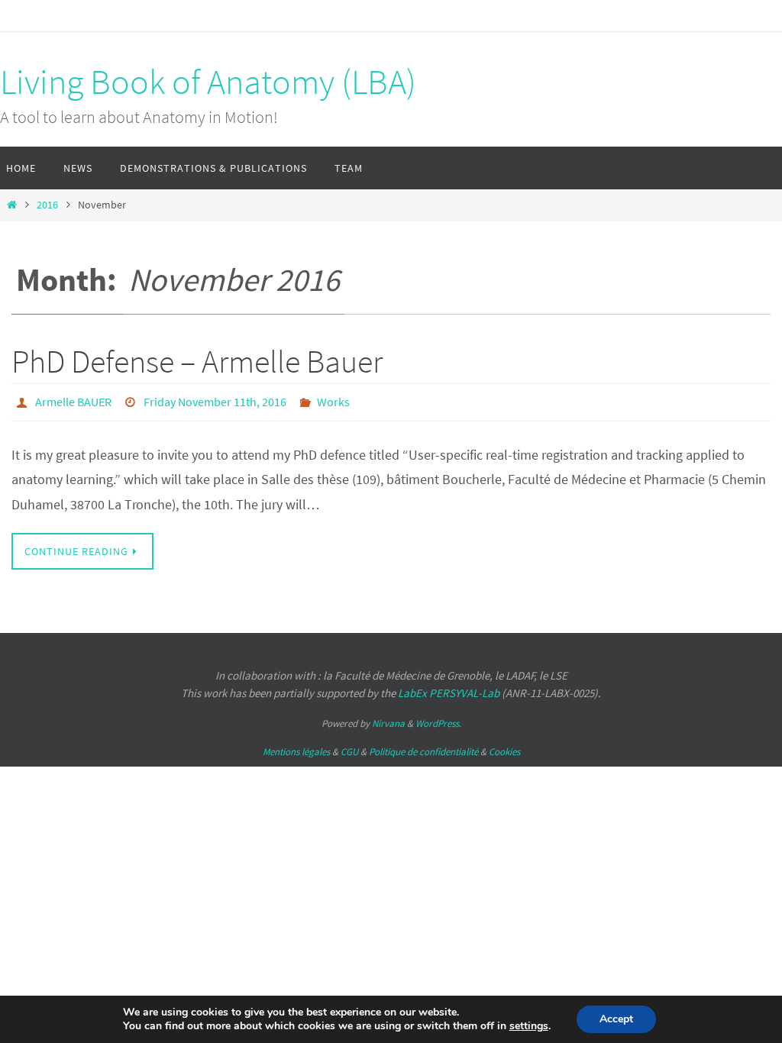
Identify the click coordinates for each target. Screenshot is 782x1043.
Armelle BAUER (73, 400)
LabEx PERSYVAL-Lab (448, 688)
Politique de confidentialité (423, 747)
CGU (349, 747)
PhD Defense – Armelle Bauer (197, 361)
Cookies (504, 747)
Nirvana (388, 718)
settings (528, 1026)
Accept (616, 1019)
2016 (47, 205)
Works (333, 400)
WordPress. (438, 718)
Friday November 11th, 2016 (215, 400)
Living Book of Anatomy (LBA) (208, 82)
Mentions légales (296, 747)
